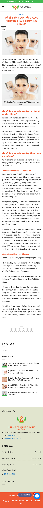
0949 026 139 (12, 1)
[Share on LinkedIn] (31, 330)
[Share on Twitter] (19, 330)
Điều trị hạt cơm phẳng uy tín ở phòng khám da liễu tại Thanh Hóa (23, 379)
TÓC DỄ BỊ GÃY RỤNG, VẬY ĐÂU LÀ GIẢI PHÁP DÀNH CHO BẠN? (23, 365)
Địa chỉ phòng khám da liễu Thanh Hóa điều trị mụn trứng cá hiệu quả (23, 386)
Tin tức (21, 15)
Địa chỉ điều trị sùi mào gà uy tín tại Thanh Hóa (22, 393)
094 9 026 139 (14, 435)
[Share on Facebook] (15, 330)
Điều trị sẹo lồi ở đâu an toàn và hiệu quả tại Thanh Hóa (23, 372)
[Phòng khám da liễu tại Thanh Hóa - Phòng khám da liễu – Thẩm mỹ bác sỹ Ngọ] (23, 7)
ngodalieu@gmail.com (27, 1)
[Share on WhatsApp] (11, 330)
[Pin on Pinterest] (27, 330)
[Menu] (3, 7)
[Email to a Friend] (23, 330)
